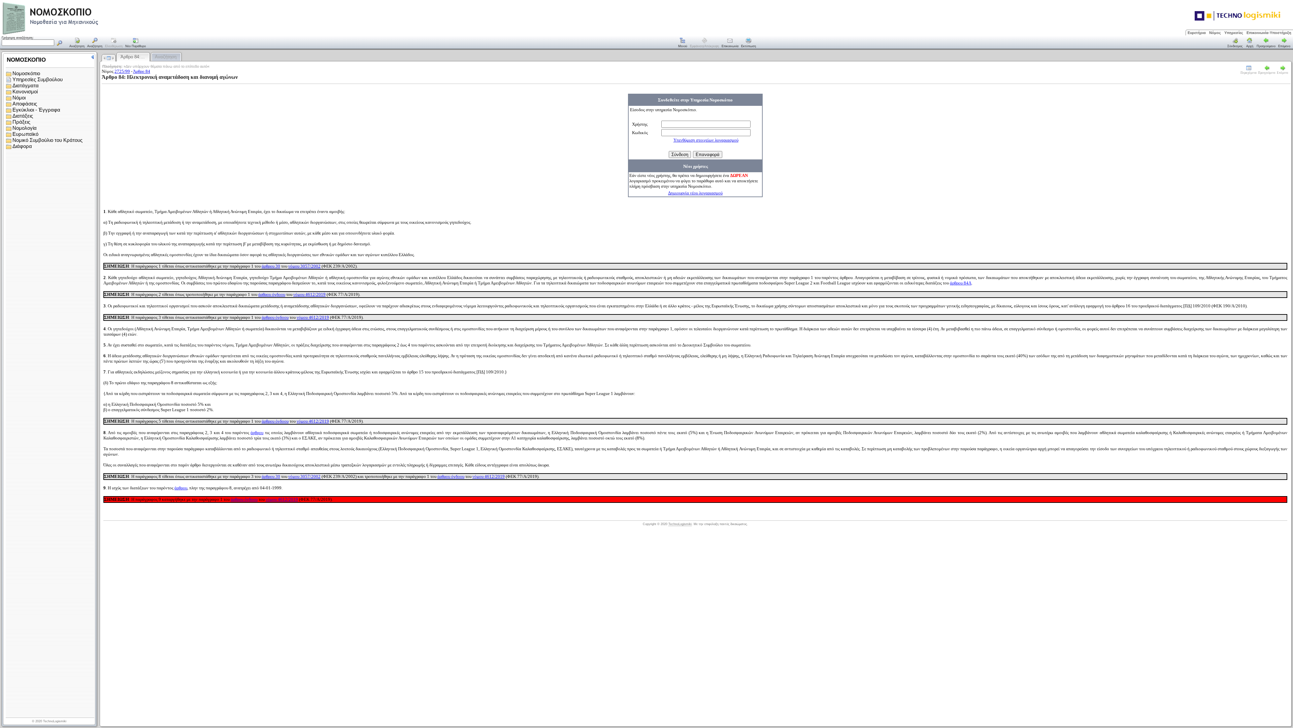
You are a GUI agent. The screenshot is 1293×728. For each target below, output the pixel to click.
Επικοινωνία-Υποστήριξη (1269, 33)
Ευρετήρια (1197, 33)
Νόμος (1215, 33)
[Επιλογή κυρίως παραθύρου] (77, 43)
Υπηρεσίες (1233, 33)
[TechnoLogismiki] (77, 33)
